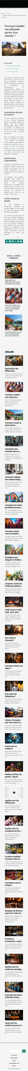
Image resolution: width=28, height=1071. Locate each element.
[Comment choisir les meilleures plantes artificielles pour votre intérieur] (14, 575)
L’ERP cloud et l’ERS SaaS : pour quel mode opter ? (13, 612)
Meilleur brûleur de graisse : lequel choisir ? (13, 776)
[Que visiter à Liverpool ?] (14, 630)
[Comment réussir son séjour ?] (14, 658)
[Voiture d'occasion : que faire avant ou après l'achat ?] (14, 712)
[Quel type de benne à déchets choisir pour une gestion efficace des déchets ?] (14, 987)
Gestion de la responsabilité (12, 69)
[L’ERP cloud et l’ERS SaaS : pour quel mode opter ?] (14, 602)
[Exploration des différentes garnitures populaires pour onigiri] (13, 270)
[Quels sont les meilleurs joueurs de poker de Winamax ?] (14, 1015)
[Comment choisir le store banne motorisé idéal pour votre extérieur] (13, 322)
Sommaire (9, 63)
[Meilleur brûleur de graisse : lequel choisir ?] (14, 766)
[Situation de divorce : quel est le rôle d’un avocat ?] (14, 903)
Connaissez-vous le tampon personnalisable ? (13, 885)
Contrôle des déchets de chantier (14, 66)
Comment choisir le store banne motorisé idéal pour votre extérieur (13, 334)
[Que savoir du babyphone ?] (14, 686)
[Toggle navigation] (3, 4)
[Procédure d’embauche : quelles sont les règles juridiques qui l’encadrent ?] (14, 931)
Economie (14, 1055)
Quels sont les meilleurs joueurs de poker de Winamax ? (13, 1025)
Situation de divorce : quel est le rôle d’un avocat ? (14, 913)
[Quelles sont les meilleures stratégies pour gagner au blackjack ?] (14, 959)
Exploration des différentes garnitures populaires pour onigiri (12, 282)
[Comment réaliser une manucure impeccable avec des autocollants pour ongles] (13, 296)
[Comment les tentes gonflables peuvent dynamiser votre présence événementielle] (14, 497)
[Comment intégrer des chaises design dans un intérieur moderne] (14, 469)
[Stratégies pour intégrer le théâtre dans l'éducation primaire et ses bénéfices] (14, 549)
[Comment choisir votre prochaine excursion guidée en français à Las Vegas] (14, 523)
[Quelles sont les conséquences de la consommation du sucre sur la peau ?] (14, 820)
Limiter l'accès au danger (12, 71)
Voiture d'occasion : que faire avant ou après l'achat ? (13, 722)
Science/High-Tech (14, 1063)
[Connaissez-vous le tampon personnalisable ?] (14, 875)
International (14, 1058)
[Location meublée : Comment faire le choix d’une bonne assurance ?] (14, 848)
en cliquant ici (14, 148)
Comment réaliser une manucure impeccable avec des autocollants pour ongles (12, 307)
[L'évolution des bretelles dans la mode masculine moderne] (14, 441)
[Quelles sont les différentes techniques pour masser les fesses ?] (14, 792)
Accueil (3, 13)
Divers (8, 13)
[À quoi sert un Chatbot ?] (14, 738)
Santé (14, 1060)
